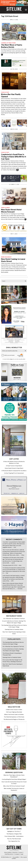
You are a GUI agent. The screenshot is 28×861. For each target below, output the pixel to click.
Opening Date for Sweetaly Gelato (14, 629)
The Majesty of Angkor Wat (14, 833)
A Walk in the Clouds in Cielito (14, 709)
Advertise (14, 852)
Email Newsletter (9, 854)
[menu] (26, 10)
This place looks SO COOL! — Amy (12, 565)
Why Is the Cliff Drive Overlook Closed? (14, 786)
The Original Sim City (14, 841)
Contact (21, 852)
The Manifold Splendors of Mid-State (14, 717)
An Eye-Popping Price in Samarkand (14, 473)
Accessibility (16, 857)
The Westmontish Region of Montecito (14, 719)
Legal (22, 854)
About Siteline (7, 852)
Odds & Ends (5, 207)
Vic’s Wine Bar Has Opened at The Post (14, 618)
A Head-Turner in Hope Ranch (14, 465)
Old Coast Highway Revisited (14, 712)
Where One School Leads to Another (14, 714)
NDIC (14, 858)
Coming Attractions (8, 43)
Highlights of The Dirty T (14, 831)
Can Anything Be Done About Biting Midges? (14, 779)
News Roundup (6, 257)
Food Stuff (5, 92)
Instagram (16, 854)
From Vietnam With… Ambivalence (14, 836)
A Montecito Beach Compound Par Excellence (14, 470)
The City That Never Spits (14, 838)
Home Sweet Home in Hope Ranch (14, 468)
